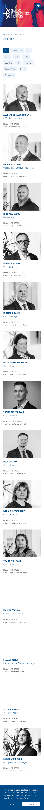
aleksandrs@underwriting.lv (19, 126)
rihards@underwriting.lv (18, 275)
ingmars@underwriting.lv (18, 325)
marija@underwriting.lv (18, 622)
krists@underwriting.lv (17, 771)
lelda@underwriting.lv (17, 671)
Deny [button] (12, 804)
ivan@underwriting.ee (17, 473)
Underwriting (8, 35)
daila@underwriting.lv (17, 523)
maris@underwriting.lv (17, 176)
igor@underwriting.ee (17, 225)
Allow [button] (31, 804)
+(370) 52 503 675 (16, 421)
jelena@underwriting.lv (18, 721)
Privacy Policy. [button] (23, 798)
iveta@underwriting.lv (17, 374)
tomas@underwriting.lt (18, 424)
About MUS (19, 35)
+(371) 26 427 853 (16, 272)
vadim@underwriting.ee (18, 572)
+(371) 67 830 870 (15, 124)
